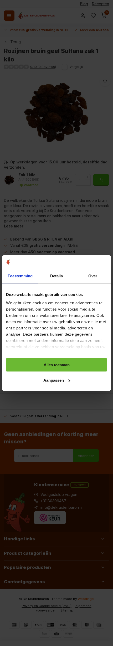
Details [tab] (56, 276)
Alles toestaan (57, 365)
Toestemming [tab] (20, 276)
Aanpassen (53, 380)
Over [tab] (92, 276)
